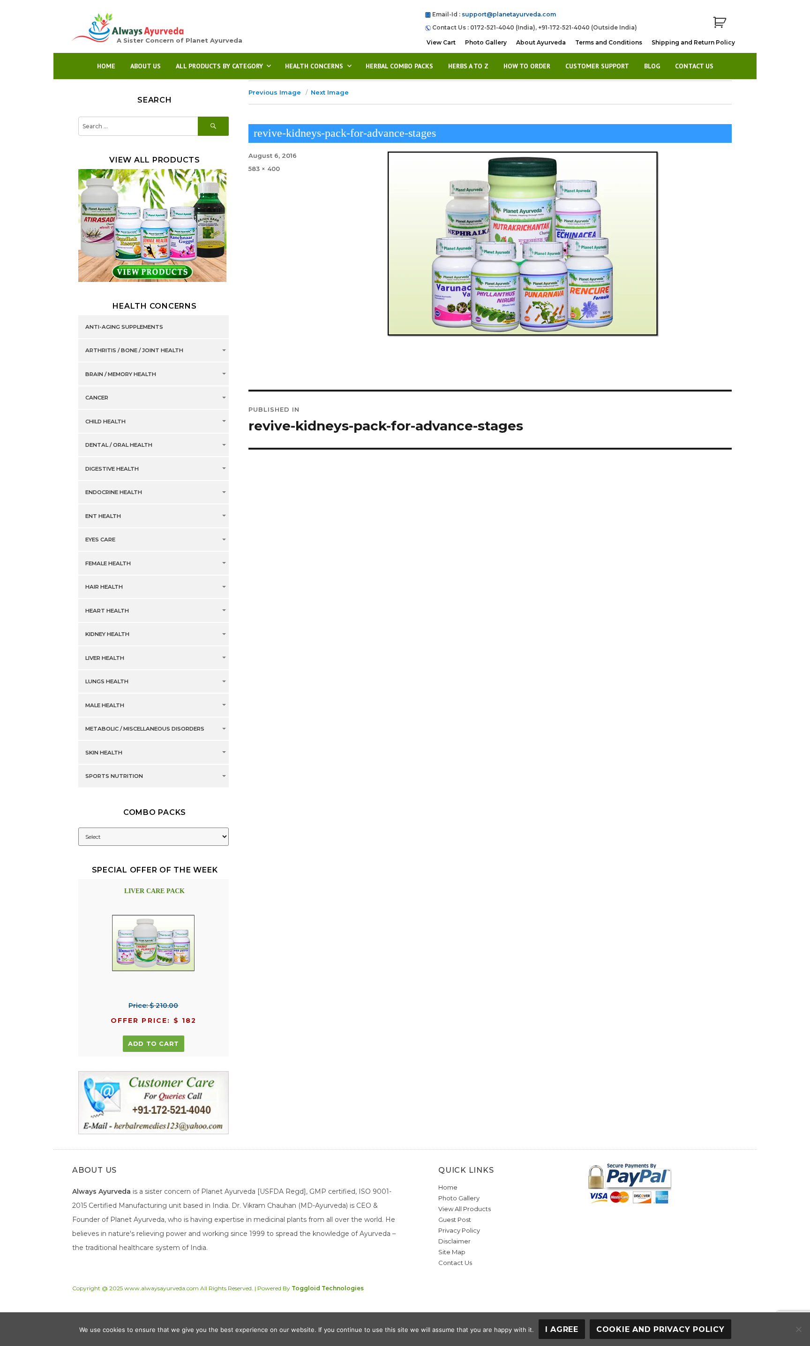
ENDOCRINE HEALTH (113, 492)
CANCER (96, 398)
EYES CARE (100, 540)
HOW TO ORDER (526, 66)
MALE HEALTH (104, 705)
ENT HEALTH (103, 516)
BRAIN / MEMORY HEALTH (120, 374)
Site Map (451, 1252)
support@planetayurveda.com (509, 14)
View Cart (441, 42)
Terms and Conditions (608, 42)
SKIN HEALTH (103, 752)
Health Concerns (314, 66)
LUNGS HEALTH (106, 682)
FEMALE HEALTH (108, 563)
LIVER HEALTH (104, 658)
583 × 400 (264, 168)
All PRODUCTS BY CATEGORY (219, 66)
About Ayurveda (541, 42)
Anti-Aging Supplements (124, 327)
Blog (652, 66)
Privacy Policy (459, 1230)
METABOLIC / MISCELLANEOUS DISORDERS (144, 729)
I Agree (561, 1329)
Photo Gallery (486, 42)
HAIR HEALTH (104, 587)
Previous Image (274, 92)
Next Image (330, 92)
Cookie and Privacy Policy (660, 1329)
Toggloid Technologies (328, 1288)
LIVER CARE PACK (154, 891)
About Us (145, 66)
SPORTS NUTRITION (114, 776)
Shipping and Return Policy (693, 42)
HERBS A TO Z (468, 66)
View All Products (464, 1209)
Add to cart (153, 1043)
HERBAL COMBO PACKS (399, 66)
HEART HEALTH (107, 610)
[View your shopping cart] (719, 22)
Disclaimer (454, 1241)
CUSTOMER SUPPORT (597, 66)
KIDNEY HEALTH (107, 634)
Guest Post (454, 1219)
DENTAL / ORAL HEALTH (118, 445)
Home (106, 66)
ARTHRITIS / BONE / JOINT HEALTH (134, 351)
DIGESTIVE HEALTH (112, 469)
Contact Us (694, 66)
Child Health (105, 421)
